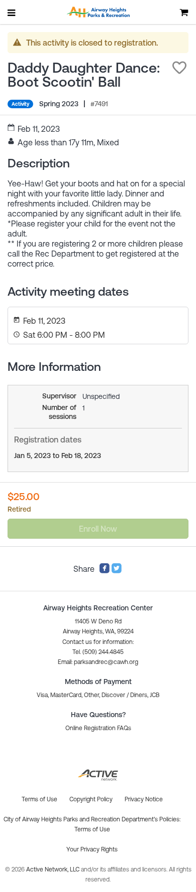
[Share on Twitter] (117, 570)
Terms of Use (92, 829)
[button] (179, 68)
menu (12, 13)
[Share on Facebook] (105, 570)
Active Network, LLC (53, 869)
